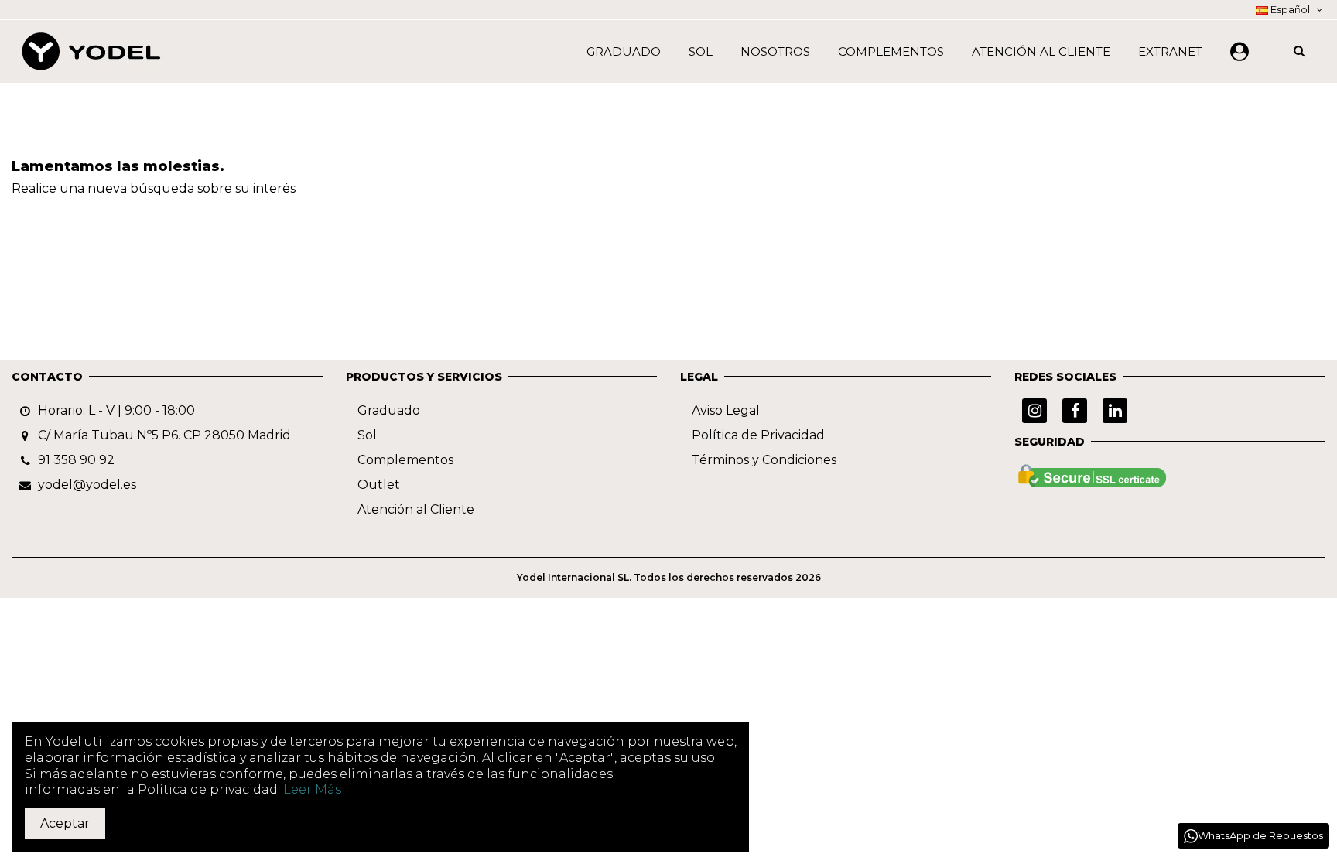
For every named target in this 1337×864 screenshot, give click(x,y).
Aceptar (65, 823)
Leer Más (312, 789)
